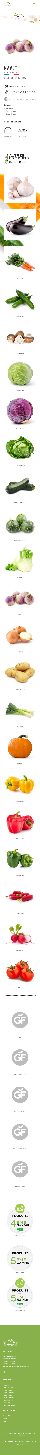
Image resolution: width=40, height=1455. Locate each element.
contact (7, 1402)
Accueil (6, 1385)
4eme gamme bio (9, 1392)
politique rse (8, 1400)
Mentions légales (9, 1405)
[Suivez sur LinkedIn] (5, 1372)
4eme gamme (8, 1390)
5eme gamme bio (9, 1397)
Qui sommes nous (9, 1387)
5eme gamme (8, 1395)
